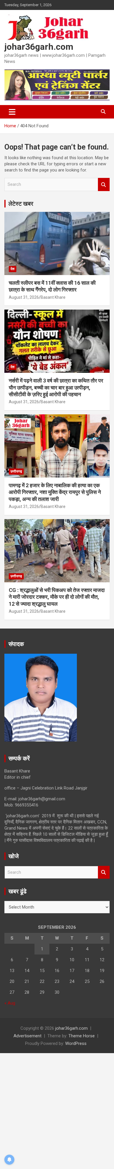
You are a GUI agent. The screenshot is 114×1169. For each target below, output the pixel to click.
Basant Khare (53, 297)
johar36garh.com (38, 47)
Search (104, 184)
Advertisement (27, 1035)
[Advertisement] (57, 1110)
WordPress (76, 1043)
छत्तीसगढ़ (16, 471)
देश (13, 269)
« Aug (9, 1003)
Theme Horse (81, 1035)
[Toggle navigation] (12, 112)
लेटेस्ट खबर (20, 203)
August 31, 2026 (24, 297)
